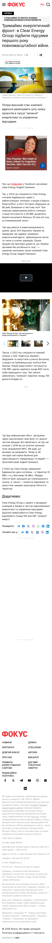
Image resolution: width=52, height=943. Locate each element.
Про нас (7, 757)
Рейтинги (8, 747)
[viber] (37, 780)
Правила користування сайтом (11, 765)
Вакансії (33, 757)
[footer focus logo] (15, 734)
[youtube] (29, 780)
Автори (32, 752)
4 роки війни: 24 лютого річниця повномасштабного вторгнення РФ (22, 19)
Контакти (39, 932)
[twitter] (13, 780)
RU (42, 4)
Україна (8, 13)
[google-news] (45, 780)
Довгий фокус (11, 752)
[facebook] (5, 780)
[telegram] (21, 780)
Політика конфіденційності (17, 932)
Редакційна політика (9, 774)
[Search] (48, 4)
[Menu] (4, 4)
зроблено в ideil (11, 938)
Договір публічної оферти (34, 765)
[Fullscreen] (46, 303)
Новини (7, 742)
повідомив (16, 184)
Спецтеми (34, 747)
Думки (32, 742)
